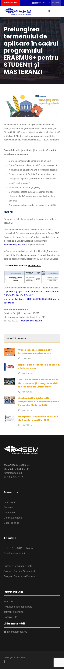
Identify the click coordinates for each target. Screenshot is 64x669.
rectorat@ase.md (13, 473)
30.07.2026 (26, 410)
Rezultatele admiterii (14, 553)
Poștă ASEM (10, 617)
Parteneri (8, 507)
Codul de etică (11, 523)
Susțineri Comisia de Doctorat (19, 576)
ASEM (42, 3)
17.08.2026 (26, 358)
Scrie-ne (8, 601)
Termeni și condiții (13, 612)
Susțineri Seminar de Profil (18, 566)
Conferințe (9, 512)
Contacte (56, 3)
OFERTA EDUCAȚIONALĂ (18, 548)
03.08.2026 (26, 391)
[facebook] (49, 2)
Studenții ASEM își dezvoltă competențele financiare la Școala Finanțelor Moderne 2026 (38, 402)
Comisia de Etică (13, 517)
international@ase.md (14, 244)
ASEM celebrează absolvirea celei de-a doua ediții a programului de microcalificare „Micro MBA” (38, 383)
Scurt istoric (10, 502)
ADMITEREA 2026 (10, 3)
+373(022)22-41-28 (14, 477)
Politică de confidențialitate (18, 606)
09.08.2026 (26, 373)
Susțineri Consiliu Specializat (19, 571)
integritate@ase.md (16, 632)
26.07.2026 (26, 425)
